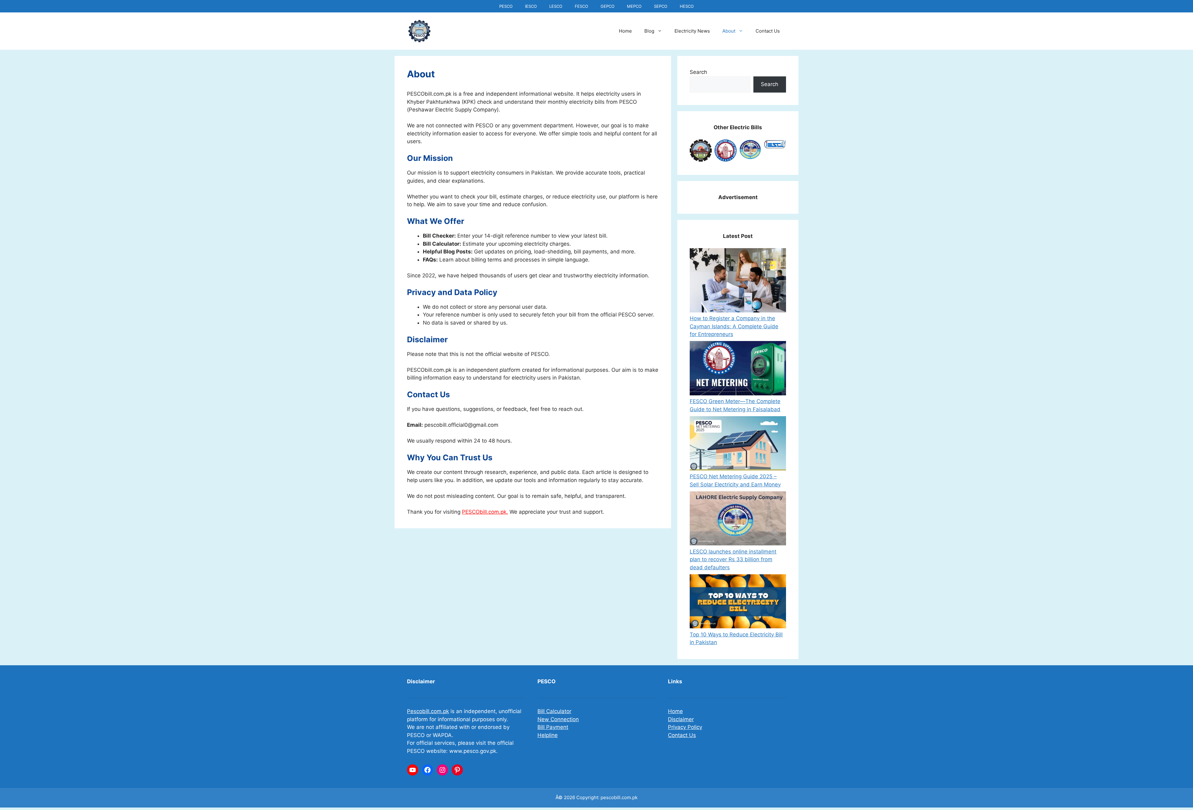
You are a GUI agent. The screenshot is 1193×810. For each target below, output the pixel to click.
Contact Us (768, 31)
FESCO (581, 6)
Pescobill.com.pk (428, 711)
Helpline (547, 735)
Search (698, 72)
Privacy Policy (685, 727)
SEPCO (660, 6)
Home (625, 31)
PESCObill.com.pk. (485, 512)
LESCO (555, 6)
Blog (649, 31)
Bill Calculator (554, 711)
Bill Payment (552, 727)
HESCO (687, 6)
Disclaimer (681, 719)
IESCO (531, 6)
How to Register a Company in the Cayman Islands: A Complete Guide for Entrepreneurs (734, 326)
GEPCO (608, 6)
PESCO (506, 6)
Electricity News (692, 31)
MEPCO (634, 6)
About (728, 31)
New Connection (558, 719)
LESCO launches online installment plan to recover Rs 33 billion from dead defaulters (733, 559)
